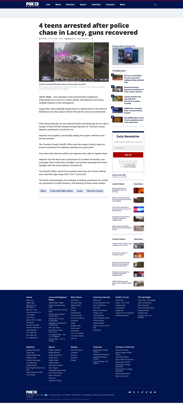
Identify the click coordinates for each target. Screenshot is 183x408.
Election (73, 310)
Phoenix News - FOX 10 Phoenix (57, 340)
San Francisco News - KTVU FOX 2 (56, 331)
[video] (138, 246)
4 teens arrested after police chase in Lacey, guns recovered (62, 84)
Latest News (118, 184)
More (122, 4)
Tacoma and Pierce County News (58, 311)
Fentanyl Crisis (143, 313)
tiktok (142, 392)
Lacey (41, 108)
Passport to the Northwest (125, 313)
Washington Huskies (55, 365)
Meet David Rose (144, 305)
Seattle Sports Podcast (101, 354)
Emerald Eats (120, 308)
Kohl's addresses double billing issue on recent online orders (122, 227)
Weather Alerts (31, 358)
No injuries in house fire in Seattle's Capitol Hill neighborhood (121, 218)
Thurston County (95, 191)
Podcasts (97, 347)
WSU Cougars (53, 368)
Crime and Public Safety (61, 191)
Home (29, 297)
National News (76, 305)
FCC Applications (32, 338)
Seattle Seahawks (55, 350)
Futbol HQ (52, 378)
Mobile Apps (30, 303)
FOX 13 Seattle (53, 39)
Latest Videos (118, 239)
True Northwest (98, 315)
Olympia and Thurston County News (56, 320)
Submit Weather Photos (101, 318)
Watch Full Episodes (144, 303)
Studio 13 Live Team (123, 303)
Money (74, 347)
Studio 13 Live (122, 297)
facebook (138, 392)
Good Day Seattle (101, 297)
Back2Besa (97, 330)
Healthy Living (75, 326)
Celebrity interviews (122, 315)
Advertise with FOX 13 (33, 328)
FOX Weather (30, 375)
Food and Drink (76, 315)
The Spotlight (144, 297)
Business (74, 355)
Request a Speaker (32, 325)
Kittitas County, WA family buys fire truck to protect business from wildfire (121, 264)
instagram (134, 392)
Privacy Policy (130, 165)
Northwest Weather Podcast (100, 358)
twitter (150, 392)
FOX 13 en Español (77, 333)
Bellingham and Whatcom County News (57, 324)
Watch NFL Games (122, 350)
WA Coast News (54, 328)
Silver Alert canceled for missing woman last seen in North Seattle (121, 208)
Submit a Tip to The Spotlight (144, 316)
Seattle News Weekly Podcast (100, 351)
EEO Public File (31, 335)
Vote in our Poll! (119, 175)
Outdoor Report (98, 323)
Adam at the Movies (100, 310)
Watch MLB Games (122, 357)
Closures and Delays (33, 360)
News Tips (29, 300)
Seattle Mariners (54, 353)
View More (138, 184)
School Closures (98, 321)
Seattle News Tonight (56, 303)
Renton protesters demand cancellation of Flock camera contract (133, 89)
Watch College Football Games (123, 353)
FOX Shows (30, 317)
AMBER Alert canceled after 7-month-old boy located (133, 110)
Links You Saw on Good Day (101, 327)
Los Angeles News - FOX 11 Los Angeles (57, 335)
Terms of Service (129, 167)
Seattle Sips (119, 310)
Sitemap (73, 338)
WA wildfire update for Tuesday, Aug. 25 (120, 254)
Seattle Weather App (33, 355)
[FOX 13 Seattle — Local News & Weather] (33, 4)
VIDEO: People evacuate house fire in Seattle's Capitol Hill (122, 283)
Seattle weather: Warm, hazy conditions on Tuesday (122, 244)
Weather (30, 347)
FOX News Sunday (77, 336)
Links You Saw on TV (33, 312)
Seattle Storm (53, 358)
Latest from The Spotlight (146, 300)
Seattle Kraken (54, 360)
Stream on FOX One (125, 347)
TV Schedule (30, 315)
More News (76, 297)
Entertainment (76, 313)
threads (146, 392)
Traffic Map (30, 353)
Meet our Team (31, 310)
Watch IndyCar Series (123, 362)
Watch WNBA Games (123, 373)
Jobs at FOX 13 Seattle (34, 320)
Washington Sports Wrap (57, 370)
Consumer (74, 321)
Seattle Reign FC (54, 363)
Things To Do (98, 313)
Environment (75, 328)
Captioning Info (31, 330)
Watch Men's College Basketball (123, 366)
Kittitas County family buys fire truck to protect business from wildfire (121, 199)
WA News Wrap (76, 303)
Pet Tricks (96, 308)
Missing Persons (143, 310)
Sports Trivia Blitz (55, 375)
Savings (73, 360)
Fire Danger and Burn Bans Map (35, 369)
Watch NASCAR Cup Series (125, 360)
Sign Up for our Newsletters (31, 306)
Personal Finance (77, 350)
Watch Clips (119, 300)
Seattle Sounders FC (55, 355)
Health (73, 323)
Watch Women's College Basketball (124, 370)
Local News (75, 300)
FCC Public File (31, 333)
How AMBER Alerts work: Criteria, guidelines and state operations (134, 120)
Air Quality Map (31, 363)
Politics (73, 308)
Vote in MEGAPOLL (99, 305)
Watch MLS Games (122, 376)
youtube (129, 392)
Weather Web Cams (33, 350)
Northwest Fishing (55, 380)
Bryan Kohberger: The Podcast (100, 362)
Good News (75, 331)
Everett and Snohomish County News (57, 315)
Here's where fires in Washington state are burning (119, 190)
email (155, 392)
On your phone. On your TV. (123, 46)
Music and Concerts (77, 318)
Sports (52, 347)
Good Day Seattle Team (101, 303)
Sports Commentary (55, 373)
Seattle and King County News (57, 306)
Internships (30, 322)
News (61, 39)
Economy (74, 358)
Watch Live (97, 300)
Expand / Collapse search (155, 4)
